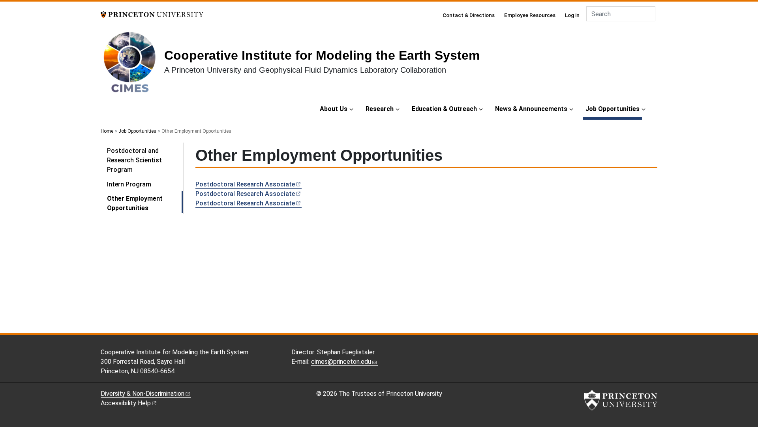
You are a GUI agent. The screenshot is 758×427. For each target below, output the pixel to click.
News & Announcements (531, 109)
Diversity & (142, 393)
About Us (333, 109)
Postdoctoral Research (245, 184)
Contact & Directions (469, 15)
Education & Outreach (444, 109)
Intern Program (129, 184)
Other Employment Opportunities (145, 203)
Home (107, 131)
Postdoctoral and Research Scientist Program (134, 160)
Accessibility (126, 403)
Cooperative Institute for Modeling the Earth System (322, 55)
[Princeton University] (152, 14)
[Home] (132, 65)
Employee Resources (529, 15)
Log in (572, 15)
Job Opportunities (613, 109)
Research (380, 109)
